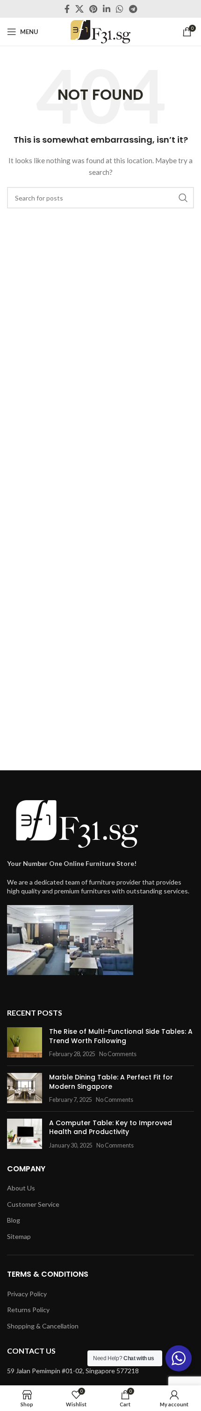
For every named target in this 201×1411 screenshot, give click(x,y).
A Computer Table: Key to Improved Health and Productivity (110, 1127)
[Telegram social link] (133, 9)
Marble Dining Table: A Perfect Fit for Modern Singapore (111, 1081)
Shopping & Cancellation (43, 1326)
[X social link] (79, 9)
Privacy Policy (27, 1294)
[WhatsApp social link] (119, 9)
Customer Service (33, 1204)
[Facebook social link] (67, 9)
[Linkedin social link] (106, 9)
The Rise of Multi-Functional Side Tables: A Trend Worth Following (121, 1036)
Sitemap (19, 1236)
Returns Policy (28, 1310)
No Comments (117, 1054)
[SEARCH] (183, 197)
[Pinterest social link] (93, 9)
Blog (13, 1220)
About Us (21, 1188)
